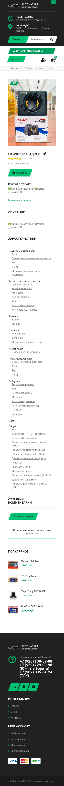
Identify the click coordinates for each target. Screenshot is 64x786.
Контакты (15, 717)
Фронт (15, 254)
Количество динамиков (24, 309)
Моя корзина (17, 745)
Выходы (16, 324)
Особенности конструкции (26, 352)
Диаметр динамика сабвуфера (29, 458)
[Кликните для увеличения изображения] (32, 112)
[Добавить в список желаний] (32, 163)
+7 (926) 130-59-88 (36, 661)
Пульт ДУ (17, 462)
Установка (17, 338)
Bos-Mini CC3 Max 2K (32, 606)
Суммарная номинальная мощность (31, 258)
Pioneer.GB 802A (30, 561)
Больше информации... (20, 200)
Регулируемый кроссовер (26, 405)
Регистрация (17, 739)
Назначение (18, 333)
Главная (15, 706)
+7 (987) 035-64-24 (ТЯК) (36, 674)
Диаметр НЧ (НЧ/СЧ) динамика (29, 434)
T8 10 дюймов (29, 576)
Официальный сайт (43, 781)
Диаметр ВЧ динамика (24, 438)
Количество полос (22, 288)
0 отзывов (27, 158)
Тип (14, 301)
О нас (13, 712)
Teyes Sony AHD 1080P (33, 591)
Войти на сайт (18, 733)
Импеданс (17, 292)
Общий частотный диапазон (27, 362)
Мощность (17, 397)
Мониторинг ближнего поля (27, 342)
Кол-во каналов (20, 297)
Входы (15, 319)
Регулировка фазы (22, 393)
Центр (15, 267)
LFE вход (16, 410)
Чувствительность (22, 284)
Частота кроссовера (23, 305)
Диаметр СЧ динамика (24, 479)
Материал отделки (22, 471)
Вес (14, 429)
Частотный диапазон (23, 401)
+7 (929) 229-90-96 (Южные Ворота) (36, 667)
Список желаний (19, 751)
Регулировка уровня (23, 384)
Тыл (14, 262)
